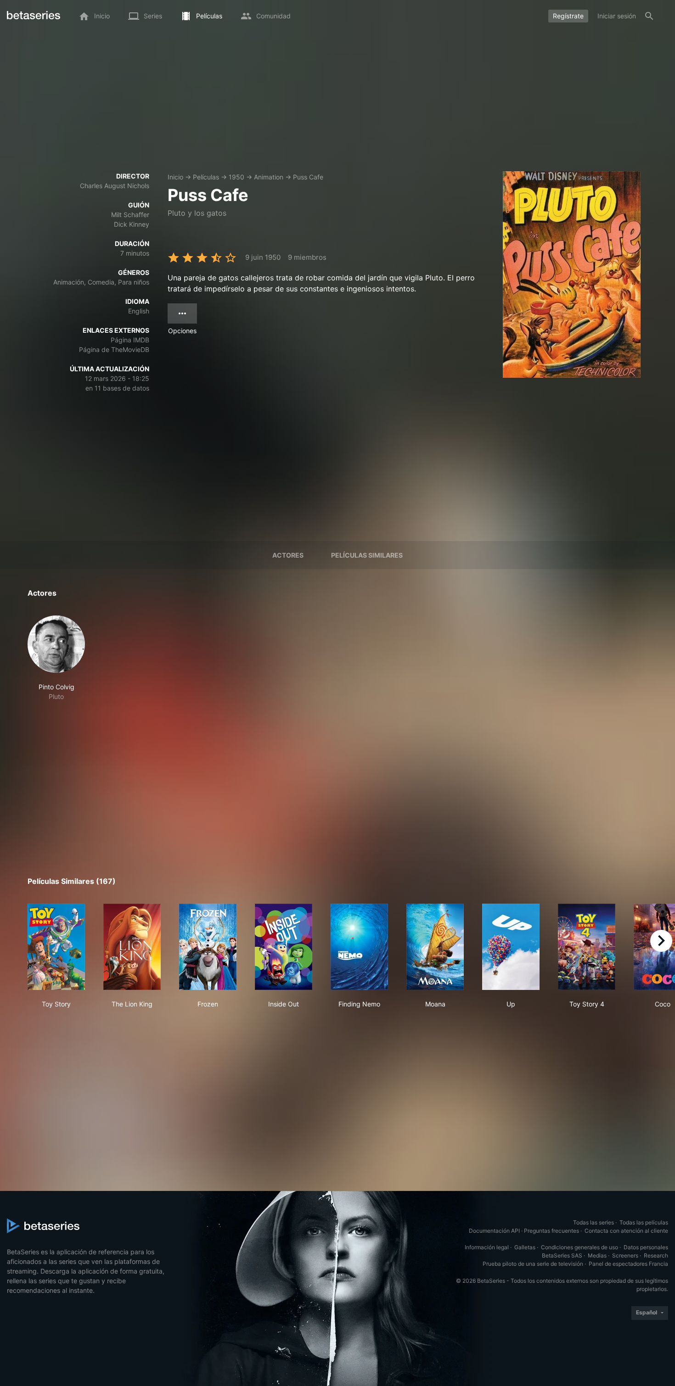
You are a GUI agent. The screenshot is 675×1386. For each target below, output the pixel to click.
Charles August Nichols (114, 186)
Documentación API (494, 1230)
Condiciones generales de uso (579, 1247)
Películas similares (367, 555)
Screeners (625, 1255)
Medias (597, 1255)
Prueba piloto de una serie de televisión (533, 1263)
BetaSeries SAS (562, 1255)
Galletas (524, 1247)
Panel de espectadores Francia (628, 1263)
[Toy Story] (56, 947)
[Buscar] (649, 16)
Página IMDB (130, 340)
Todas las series (593, 1222)
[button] (56, 658)
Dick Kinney (131, 224)
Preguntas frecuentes (551, 1230)
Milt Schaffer (130, 214)
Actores (288, 555)
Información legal (487, 1247)
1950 (236, 177)
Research (656, 1255)
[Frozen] (207, 947)
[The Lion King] (132, 947)
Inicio (175, 177)
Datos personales (646, 1247)
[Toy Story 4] (586, 947)
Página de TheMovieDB (114, 349)
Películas (206, 177)
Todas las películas (643, 1222)
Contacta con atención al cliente (626, 1230)
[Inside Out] (283, 947)
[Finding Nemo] (359, 947)
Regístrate (568, 16)
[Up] (511, 947)
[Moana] (435, 947)
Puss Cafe (308, 177)
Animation (268, 177)
